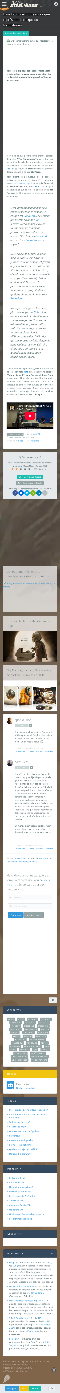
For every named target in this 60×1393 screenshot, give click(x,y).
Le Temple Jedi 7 (17, 1177)
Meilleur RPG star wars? (20, 1153)
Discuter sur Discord (32, 476)
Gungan (13, 1262)
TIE (39, 1318)
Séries (13, 1050)
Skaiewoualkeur (14, 861)
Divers (21, 1019)
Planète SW (17, 1043)
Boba (27, 216)
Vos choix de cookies (39, 1361)
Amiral (47, 1324)
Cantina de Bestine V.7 (19, 1205)
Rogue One (15, 1046)
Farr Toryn (14, 1338)
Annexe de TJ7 (16, 1200)
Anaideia (33, 861)
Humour (15, 1033)
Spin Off (45, 1050)
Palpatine (31, 1331)
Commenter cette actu (32, 483)
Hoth (46, 1342)
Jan (32, 1292)
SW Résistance (38, 1053)
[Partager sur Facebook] (15, 493)
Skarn (41, 858)
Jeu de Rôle (28, 1033)
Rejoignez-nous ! (20, 1364)
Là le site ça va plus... (19, 1126)
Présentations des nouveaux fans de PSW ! (29, 1109)
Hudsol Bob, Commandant (22, 1286)
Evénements (31, 1029)
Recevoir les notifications (16, 33)
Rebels (44, 1043)
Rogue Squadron (32, 1046)
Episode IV (30, 1022)
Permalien (49, 751)
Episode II (46, 1019)
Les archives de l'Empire (20, 1218)
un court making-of (23, 183)
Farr (17, 1345)
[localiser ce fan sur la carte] (30, 725)
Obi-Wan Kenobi (37, 1039)
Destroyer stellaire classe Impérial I (26, 1300)
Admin (31, 751)
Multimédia (20, 1039)
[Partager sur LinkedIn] (39, 493)
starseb (48, 858)
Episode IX (44, 1022)
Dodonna (39, 1292)
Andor (11, 1019)
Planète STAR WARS (25, 4)
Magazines (41, 1036)
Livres (16, 1036)
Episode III (15, 1022)
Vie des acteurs (39, 1060)
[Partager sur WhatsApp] (33, 493)
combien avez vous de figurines (24, 1131)
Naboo (48, 1262)
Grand (40, 1324)
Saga (47, 1046)
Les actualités (19, 858)
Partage (11, 1388)
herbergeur (14, 1135)
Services (24, 1050)
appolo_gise (23, 720)
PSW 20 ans (32, 1043)
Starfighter (20, 1053)
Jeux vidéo (43, 1033)
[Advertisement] (30, 117)
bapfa (25, 861)
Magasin (28, 1036)
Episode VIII (15, 1029)
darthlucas (21, 762)
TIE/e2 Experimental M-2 (20, 1318)
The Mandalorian (39, 1056)
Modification (21, 751)
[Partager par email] (45, 493)
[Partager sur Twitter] (27, 493)
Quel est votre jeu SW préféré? (23, 1149)
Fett (8, 168)
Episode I (32, 1019)
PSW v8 (6, 1361)
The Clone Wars (19, 1056)
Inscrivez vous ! (34, 915)
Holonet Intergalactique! (21, 1187)
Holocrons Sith (16, 1209)
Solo (35, 1050)
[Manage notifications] (54, 1369)
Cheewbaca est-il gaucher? (21, 1140)
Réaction (39, 751)
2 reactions (34, 440)
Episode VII (43, 1026)
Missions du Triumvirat (20, 1191)
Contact (7, 1364)
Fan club (45, 1029)
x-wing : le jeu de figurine (20, 1144)
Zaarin (12, 1327)
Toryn (12, 1345)
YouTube (19, 440)
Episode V (15, 1026)
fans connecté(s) (26, 1085)
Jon (37, 220)
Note (34, 1388)
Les (20, 328)
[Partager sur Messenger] (21, 493)
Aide (24, 1388)
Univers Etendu (20, 1060)
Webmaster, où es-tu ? (19, 1122)
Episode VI (29, 1026)
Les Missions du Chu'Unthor (22, 1196)
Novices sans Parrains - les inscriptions (27, 1214)
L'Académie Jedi (16, 1182)
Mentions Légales (20, 1361)
